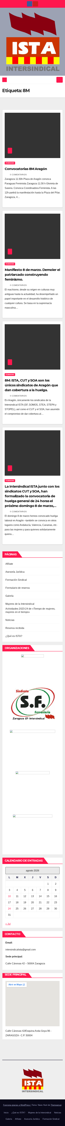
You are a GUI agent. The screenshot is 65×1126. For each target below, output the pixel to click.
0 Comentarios (18, 175)
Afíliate (9, 564)
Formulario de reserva (17, 588)
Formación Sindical (16, 580)
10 (9, 896)
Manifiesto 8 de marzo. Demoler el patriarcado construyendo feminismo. (32, 275)
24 (9, 908)
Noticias (10, 620)
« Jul (8, 924)
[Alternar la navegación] (59, 80)
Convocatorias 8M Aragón (26, 169)
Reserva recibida (14, 628)
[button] (53, 79)
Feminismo (10, 163)
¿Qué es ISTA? (13, 636)
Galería (9, 596)
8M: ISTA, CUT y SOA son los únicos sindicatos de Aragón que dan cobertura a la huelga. (31, 385)
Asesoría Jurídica (14, 572)
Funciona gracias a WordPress (17, 1105)
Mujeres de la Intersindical (19, 604)
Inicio (6, 1112)
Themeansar (56, 1105)
